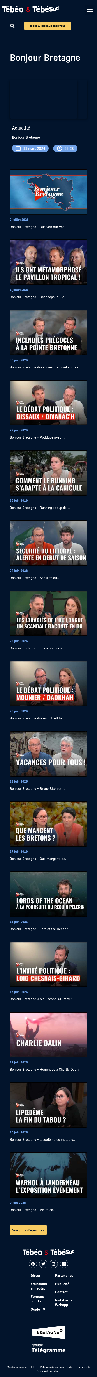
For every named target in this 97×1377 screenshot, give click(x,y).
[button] (90, 10)
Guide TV (38, 1309)
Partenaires (64, 1275)
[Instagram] (54, 1264)
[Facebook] (33, 1264)
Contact (61, 1292)
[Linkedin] (64, 1264)
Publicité (62, 1283)
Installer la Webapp (63, 1302)
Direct (35, 1275)
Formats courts (37, 1298)
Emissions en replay (39, 1286)
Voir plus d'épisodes (28, 1230)
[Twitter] (43, 1264)
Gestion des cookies (48, 1371)
